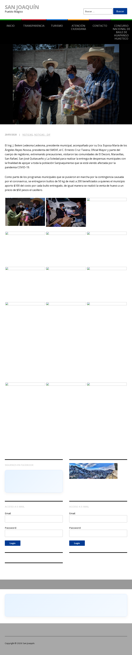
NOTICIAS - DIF (42, 134)
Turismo (57, 26)
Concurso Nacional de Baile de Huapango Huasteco (121, 32)
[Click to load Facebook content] (34, 481)
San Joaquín (22, 7)
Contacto (100, 26)
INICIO (10, 26)
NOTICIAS (27, 134)
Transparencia (33, 26)
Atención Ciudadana (78, 27)
